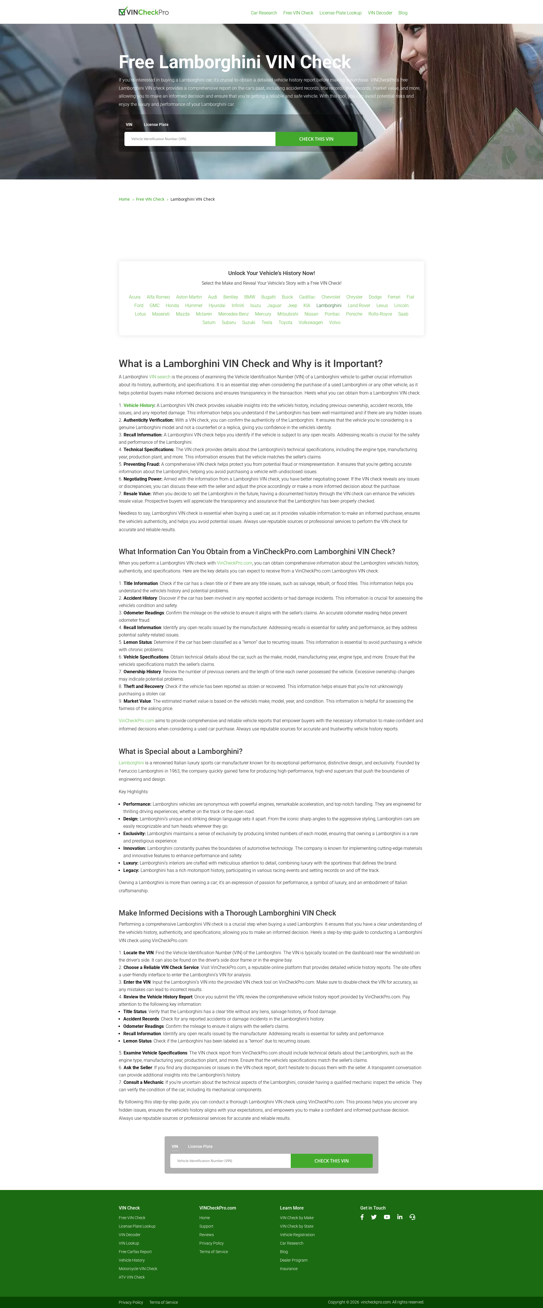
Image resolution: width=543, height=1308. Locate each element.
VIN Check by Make (297, 1218)
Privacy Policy (211, 1243)
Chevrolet (331, 297)
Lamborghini (329, 306)
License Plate (156, 124)
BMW (249, 297)
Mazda (183, 314)
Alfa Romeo (158, 297)
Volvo (335, 323)
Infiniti (238, 306)
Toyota (285, 323)
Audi (212, 297)
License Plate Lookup (341, 13)
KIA (306, 306)
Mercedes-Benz (233, 314)
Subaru (229, 323)
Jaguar (274, 306)
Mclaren (204, 314)
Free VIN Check (298, 13)
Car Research (264, 13)
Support (206, 1226)
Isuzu (255, 306)
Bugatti (268, 297)
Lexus (382, 306)
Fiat (410, 297)
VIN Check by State (296, 1226)
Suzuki (248, 323)
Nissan (311, 314)
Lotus (140, 314)
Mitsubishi (287, 314)
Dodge (375, 297)
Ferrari (394, 297)
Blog (403, 13)
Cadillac (307, 297)
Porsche (354, 314)
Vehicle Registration (297, 1235)
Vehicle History (139, 405)
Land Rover (359, 306)
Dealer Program (293, 1260)
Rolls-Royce (380, 314)
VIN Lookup (129, 1243)
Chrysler (354, 297)
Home (204, 1218)
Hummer (193, 306)
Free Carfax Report (135, 1252)
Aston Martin (189, 297)
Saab (403, 314)
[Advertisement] (271, 232)
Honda (172, 306)
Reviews (206, 1235)
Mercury (263, 314)
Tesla (267, 323)
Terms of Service (213, 1252)
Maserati (161, 314)
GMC (155, 306)
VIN (129, 124)
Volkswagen (311, 323)
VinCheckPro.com (234, 563)
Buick (287, 297)
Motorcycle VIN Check (138, 1269)
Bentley (230, 297)
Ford (138, 306)
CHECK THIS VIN (316, 139)
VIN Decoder (380, 13)
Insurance (289, 1269)
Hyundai (217, 306)
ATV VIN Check (132, 1277)
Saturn (209, 323)
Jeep (292, 306)
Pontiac (332, 314)
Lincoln (401, 306)
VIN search (160, 376)
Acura (135, 297)
